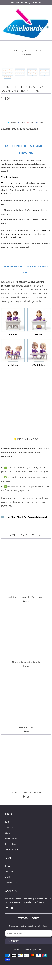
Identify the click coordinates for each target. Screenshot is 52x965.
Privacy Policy (11, 844)
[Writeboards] (26, 23)
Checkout (39, 2)
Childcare (9, 877)
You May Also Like (26, 535)
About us (9, 828)
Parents (8, 866)
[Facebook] (7, 907)
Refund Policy (11, 839)
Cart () (27, 2)
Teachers (9, 872)
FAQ (7, 822)
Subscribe (13, 941)
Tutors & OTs (11, 883)
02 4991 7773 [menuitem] (13, 2)
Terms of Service (12, 850)
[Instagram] (12, 907)
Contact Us (10, 833)
